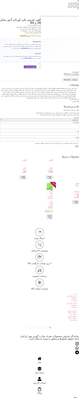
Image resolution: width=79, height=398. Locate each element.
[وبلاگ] (39, 389)
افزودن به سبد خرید (30, 67)
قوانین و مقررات (71, 311)
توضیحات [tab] (74, 79)
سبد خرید (73, 299)
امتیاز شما (76, 117)
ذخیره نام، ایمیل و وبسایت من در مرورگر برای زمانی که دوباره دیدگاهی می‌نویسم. (56, 143)
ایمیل (77, 137)
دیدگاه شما (75, 122)
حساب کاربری (39, 382)
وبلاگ (39, 393)
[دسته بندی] (39, 369)
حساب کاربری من (71, 296)
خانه (78, 16)
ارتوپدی (62, 16)
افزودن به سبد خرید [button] (49, 217)
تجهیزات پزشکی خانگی (70, 16)
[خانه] (39, 359)
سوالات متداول (72, 312)
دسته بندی (39, 372)
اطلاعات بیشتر (49, 177)
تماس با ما (73, 314)
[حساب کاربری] (39, 379)
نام (78, 131)
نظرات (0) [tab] (67, 79)
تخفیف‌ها (74, 298)
